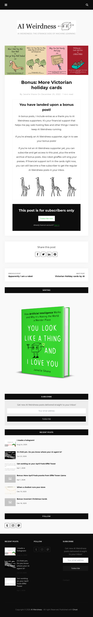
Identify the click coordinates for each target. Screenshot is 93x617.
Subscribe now (46, 218)
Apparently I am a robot (20, 276)
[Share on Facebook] (37, 254)
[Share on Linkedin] (49, 254)
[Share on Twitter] (43, 254)
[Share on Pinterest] (55, 254)
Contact (66, 580)
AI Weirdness (36, 610)
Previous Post (14, 273)
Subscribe (46, 419)
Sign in (56, 225)
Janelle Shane (30, 94)
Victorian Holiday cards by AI (70, 276)
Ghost (75, 610)
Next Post (80, 273)
